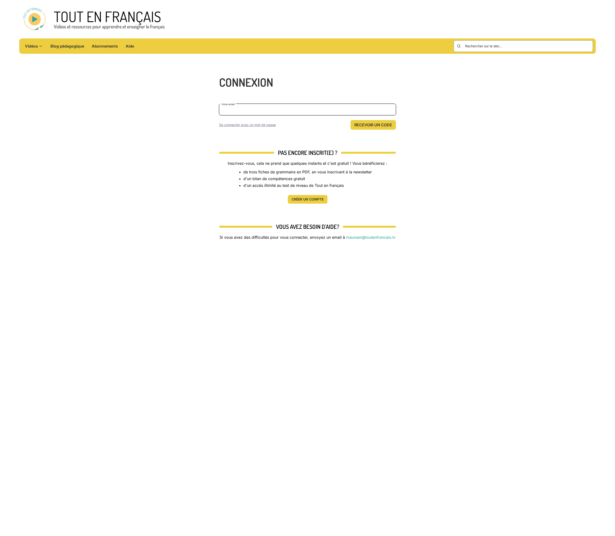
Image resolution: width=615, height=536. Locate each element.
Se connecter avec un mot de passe (247, 125)
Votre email (228, 104)
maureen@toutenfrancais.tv (371, 237)
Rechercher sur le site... (483, 46)
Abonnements (105, 46)
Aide (130, 46)
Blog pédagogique (67, 46)
